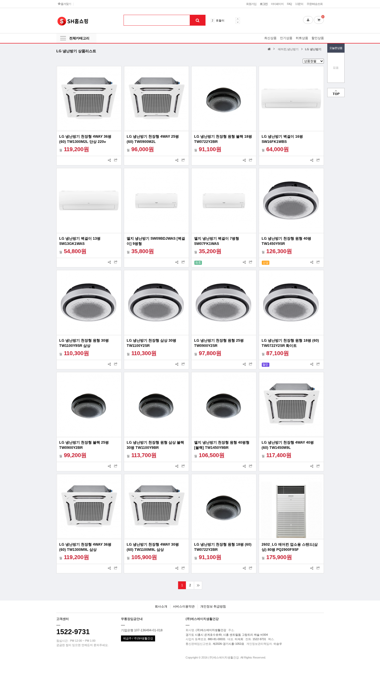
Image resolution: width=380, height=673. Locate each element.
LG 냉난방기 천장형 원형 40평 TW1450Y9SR (286, 241)
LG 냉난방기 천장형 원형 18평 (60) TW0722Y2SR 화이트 (290, 343)
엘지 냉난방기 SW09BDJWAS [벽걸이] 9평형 (156, 241)
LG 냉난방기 (313, 49)
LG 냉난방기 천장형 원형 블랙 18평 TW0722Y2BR (223, 139)
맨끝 (198, 585)
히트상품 (302, 38)
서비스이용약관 (184, 606)
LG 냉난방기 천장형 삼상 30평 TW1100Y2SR (151, 343)
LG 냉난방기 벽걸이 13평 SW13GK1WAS (80, 241)
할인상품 (317, 38)
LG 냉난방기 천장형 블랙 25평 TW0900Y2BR (84, 445)
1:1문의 (299, 3)
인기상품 (286, 38)
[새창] (116, 160)
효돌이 (220, 20)
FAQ (289, 3)
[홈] (270, 49)
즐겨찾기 (65, 3)
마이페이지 (277, 3)
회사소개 (161, 606)
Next (237, 22)
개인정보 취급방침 (213, 606)
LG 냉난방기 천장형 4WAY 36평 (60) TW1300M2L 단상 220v (85, 139)
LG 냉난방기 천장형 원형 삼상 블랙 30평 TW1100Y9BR (155, 445)
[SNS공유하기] (109, 160)
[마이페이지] (308, 20)
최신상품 (270, 38)
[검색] (197, 20)
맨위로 (336, 92)
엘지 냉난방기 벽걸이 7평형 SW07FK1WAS (216, 241)
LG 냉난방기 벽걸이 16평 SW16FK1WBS (282, 139)
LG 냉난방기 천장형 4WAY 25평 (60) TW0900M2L (153, 139)
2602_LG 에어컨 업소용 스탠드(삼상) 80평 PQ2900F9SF (290, 547)
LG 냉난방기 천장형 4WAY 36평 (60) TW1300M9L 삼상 (85, 547)
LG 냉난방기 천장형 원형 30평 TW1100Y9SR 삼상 (84, 343)
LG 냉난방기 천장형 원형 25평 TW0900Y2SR (219, 343)
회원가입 (251, 3)
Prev (237, 18)
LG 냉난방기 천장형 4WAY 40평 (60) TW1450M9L (288, 445)
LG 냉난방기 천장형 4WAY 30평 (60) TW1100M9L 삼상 (153, 547)
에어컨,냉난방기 (288, 49)
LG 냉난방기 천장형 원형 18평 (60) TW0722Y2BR (223, 547)
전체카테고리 (79, 38)
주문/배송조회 (314, 3)
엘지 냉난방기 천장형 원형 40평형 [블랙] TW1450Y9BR (221, 445)
